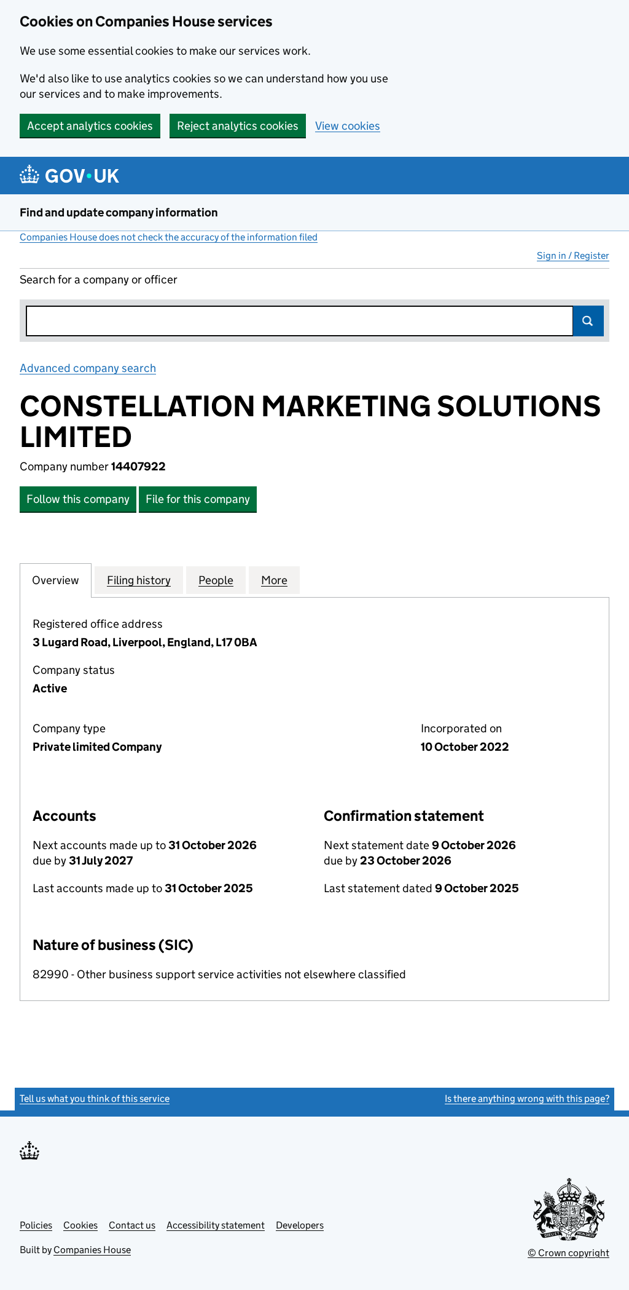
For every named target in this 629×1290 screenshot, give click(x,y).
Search (588, 321)
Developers (300, 1225)
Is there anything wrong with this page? (527, 1098)
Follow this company (78, 499)
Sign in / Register (573, 255)
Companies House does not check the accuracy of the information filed (169, 237)
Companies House (92, 1250)
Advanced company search (88, 368)
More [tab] (274, 580)
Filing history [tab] (139, 580)
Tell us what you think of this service (95, 1098)
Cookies (80, 1225)
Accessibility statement (215, 1225)
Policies (36, 1225)
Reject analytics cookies (238, 126)
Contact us (132, 1225)
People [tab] (215, 580)
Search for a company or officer (99, 279)
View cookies (347, 126)
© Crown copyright (568, 1253)
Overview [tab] (55, 580)
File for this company (198, 499)
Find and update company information (119, 212)
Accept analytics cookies (90, 126)
